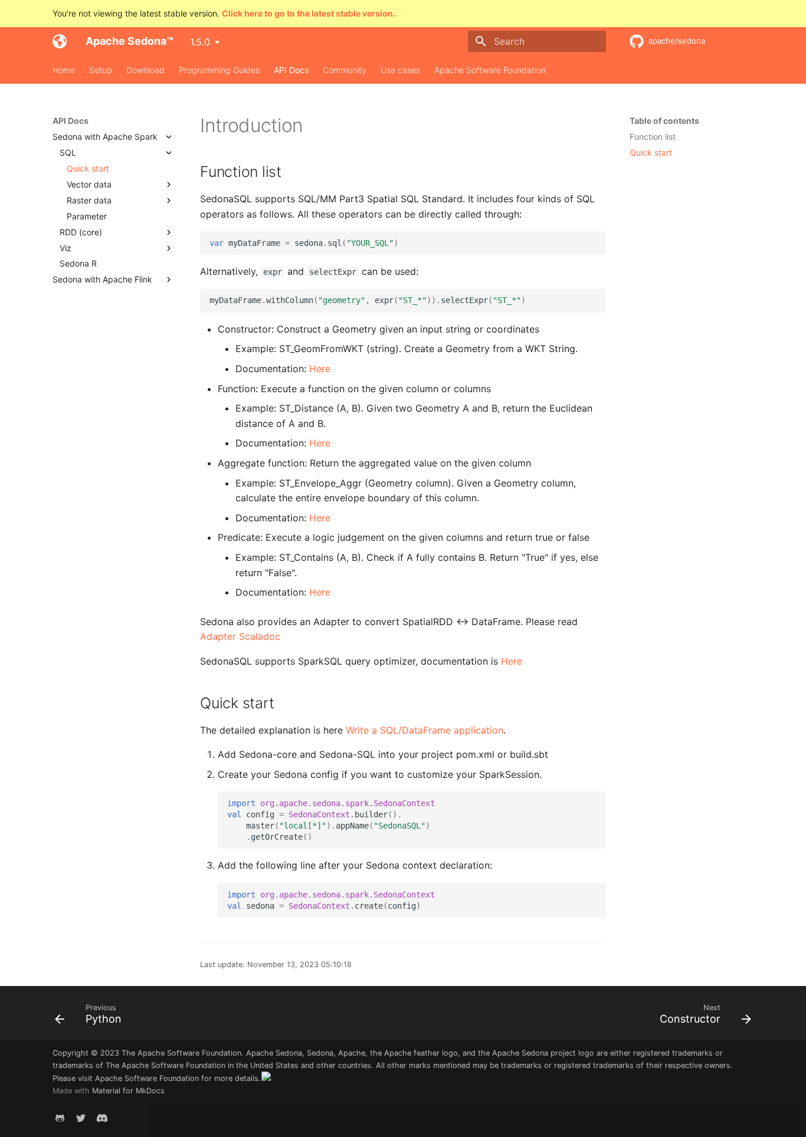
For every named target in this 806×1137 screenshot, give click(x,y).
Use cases (400, 70)
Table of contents (664, 121)
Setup (100, 70)
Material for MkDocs (128, 1090)
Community (344, 70)
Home (64, 70)
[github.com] (59, 1118)
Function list (653, 137)
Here (319, 368)
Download (145, 70)
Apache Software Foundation (490, 70)
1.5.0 (200, 42)
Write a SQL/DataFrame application (424, 730)
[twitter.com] (80, 1118)
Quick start (651, 152)
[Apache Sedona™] (59, 41)
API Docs (291, 70)
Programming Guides (219, 70)
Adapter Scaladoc (240, 636)
